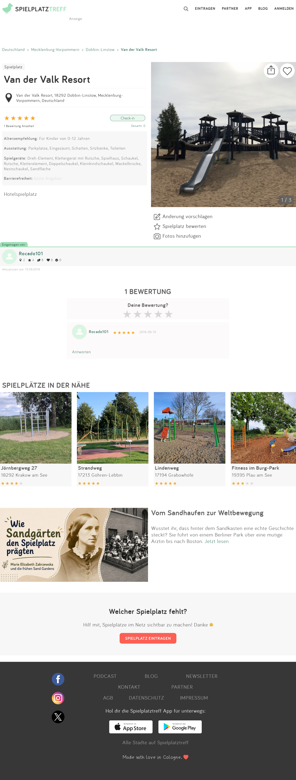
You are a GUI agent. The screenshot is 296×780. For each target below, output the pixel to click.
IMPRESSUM (194, 697)
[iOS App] (131, 731)
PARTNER (230, 8)
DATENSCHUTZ (146, 697)
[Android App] (180, 731)
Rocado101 (31, 253)
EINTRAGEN (205, 8)
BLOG (263, 8)
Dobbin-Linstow (100, 49)
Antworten (81, 351)
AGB (108, 697)
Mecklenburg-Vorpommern (55, 49)
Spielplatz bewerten (184, 226)
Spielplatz (13, 66)
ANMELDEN (284, 8)
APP (248, 8)
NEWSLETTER (202, 676)
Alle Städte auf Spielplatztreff (155, 742)
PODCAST (105, 676)
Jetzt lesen (217, 541)
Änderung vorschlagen (188, 216)
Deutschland (13, 49)
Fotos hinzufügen (182, 235)
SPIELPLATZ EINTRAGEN (148, 638)
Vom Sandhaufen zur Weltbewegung (207, 512)
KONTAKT (129, 687)
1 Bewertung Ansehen (19, 126)
